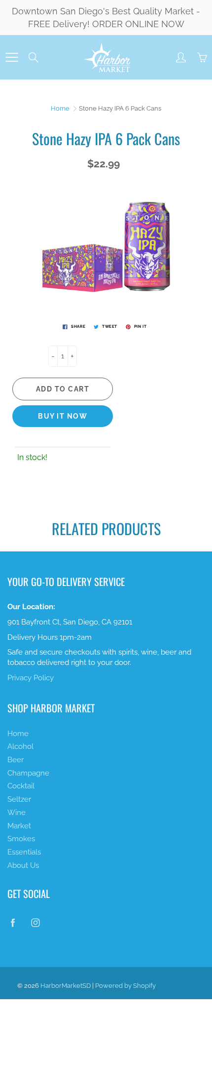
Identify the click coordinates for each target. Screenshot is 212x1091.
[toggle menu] (11, 57)
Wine (16, 812)
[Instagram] (35, 923)
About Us (23, 865)
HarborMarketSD (65, 985)
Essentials (24, 852)
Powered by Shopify (125, 985)
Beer (15, 759)
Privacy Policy (30, 677)
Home (60, 108)
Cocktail (21, 785)
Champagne (28, 773)
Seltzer (19, 799)
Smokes (21, 838)
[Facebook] (12, 923)
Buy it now (62, 416)
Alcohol (20, 746)
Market (19, 825)
